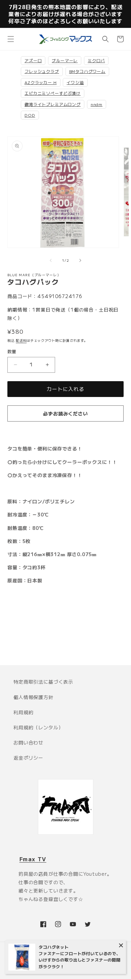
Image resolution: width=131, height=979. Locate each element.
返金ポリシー (28, 757)
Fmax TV (32, 859)
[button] (10, 39)
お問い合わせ (28, 742)
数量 (11, 351)
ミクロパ (96, 60)
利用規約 (23, 712)
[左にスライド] (50, 260)
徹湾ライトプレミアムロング (53, 104)
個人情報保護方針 (33, 697)
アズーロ (33, 60)
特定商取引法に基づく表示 (43, 681)
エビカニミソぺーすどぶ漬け (53, 93)
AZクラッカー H (41, 82)
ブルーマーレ (65, 60)
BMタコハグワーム (87, 71)
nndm (96, 104)
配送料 (21, 340)
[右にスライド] (80, 260)
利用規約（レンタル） (38, 727)
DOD (30, 115)
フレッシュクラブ (42, 71)
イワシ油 (75, 82)
